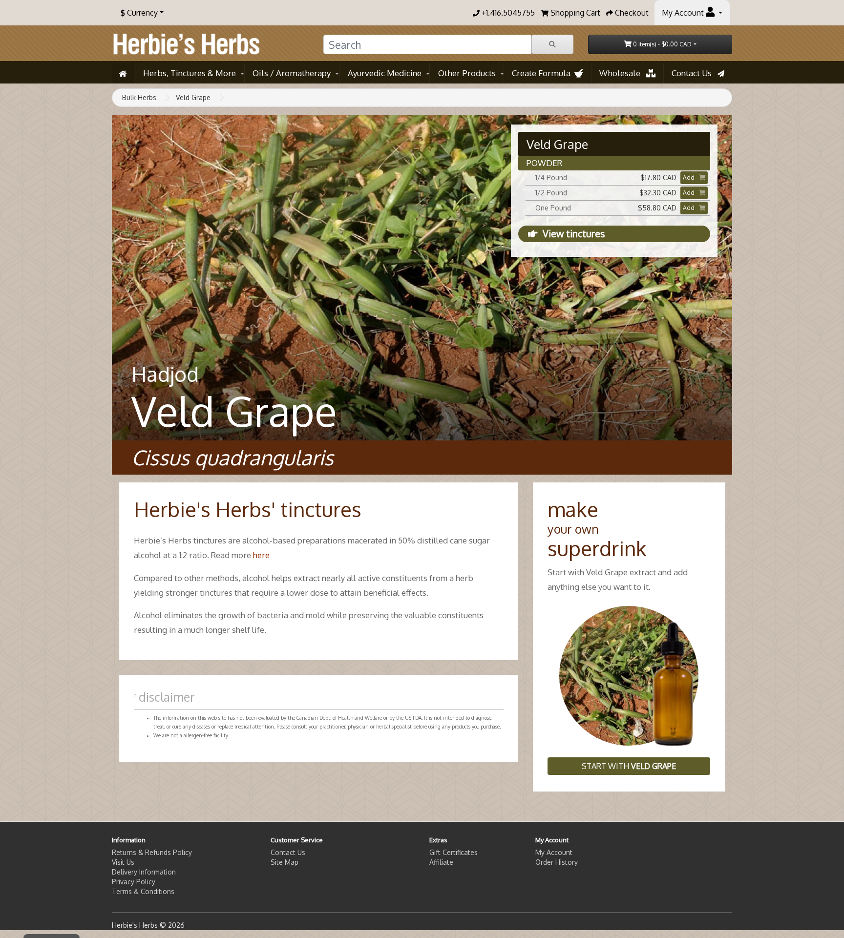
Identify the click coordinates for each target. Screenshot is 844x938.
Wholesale (622, 73)
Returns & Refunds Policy (152, 852)
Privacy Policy (133, 881)
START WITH (629, 766)
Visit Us (123, 862)
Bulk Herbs (139, 97)
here (261, 555)
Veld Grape (193, 97)
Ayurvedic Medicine (385, 73)
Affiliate (441, 862)
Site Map (284, 862)
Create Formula (543, 73)
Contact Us (694, 73)
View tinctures (574, 234)
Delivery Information (144, 872)
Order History (556, 862)
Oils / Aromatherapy (292, 73)
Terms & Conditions (143, 891)
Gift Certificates (453, 852)
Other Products (467, 73)
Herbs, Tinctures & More (189, 73)
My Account (553, 852)
